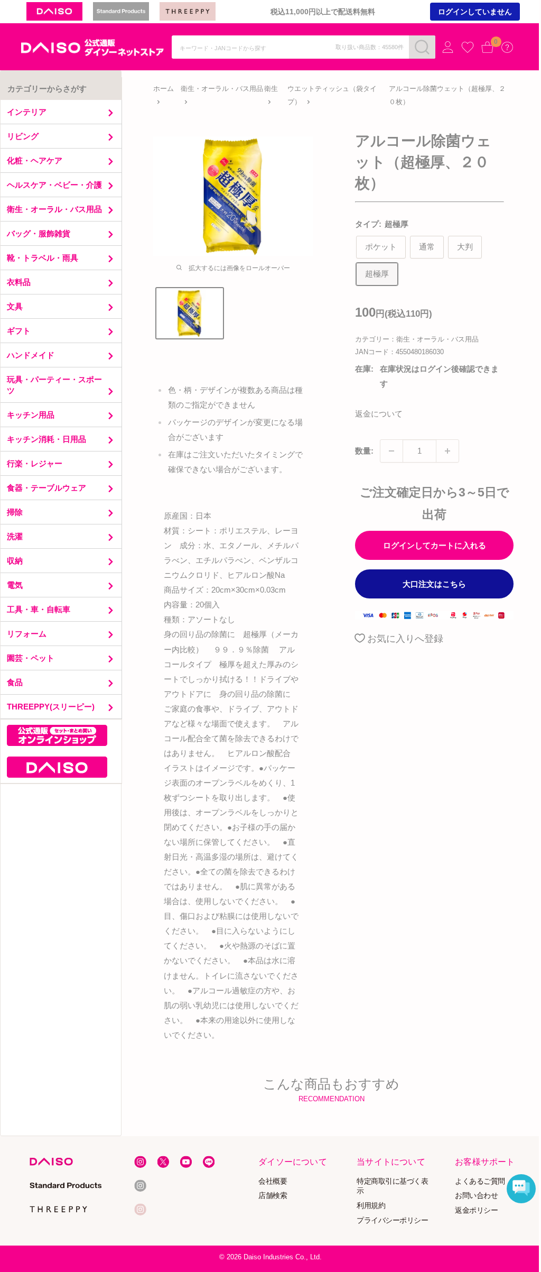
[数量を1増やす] (447, 451)
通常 (427, 246)
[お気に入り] (467, 47)
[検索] (422, 47)
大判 (465, 246)
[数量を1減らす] (391, 451)
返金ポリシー (476, 1210)
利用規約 (371, 1205)
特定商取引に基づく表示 (392, 1185)
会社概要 (273, 1180)
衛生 (271, 89)
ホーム (163, 89)
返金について (379, 413)
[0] (488, 47)
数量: (364, 450)
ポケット (381, 246)
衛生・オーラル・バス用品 (222, 89)
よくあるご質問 (480, 1180)
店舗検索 (273, 1195)
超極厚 (377, 273)
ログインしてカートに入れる (434, 545)
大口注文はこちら (434, 583)
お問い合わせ (476, 1195)
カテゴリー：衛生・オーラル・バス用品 (417, 339)
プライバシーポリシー (392, 1220)
